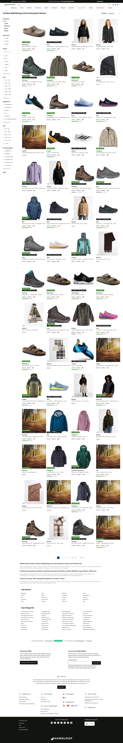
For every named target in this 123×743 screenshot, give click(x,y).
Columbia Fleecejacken (68, 623)
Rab (22, 597)
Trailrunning (38, 7)
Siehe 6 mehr (6, 97)
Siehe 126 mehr (6, 168)
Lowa (22, 601)
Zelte (22, 623)
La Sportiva (23, 599)
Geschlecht (6, 35)
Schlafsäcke (24, 629)
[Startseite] (4, 11)
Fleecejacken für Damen (27, 615)
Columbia (64, 595)
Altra (43, 593)
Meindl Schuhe (65, 627)
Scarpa (64, 597)
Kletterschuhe (45, 623)
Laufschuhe (44, 621)
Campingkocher (46, 611)
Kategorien (6, 19)
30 (75, 557)
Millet (43, 595)
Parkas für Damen (25, 613)
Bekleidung (13, 7)
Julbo (84, 593)
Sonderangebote (100, 7)
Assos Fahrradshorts (88, 611)
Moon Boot (44, 597)
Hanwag (85, 597)
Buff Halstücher (86, 625)
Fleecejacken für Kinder (68, 613)
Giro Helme (85, 613)
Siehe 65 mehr (6, 122)
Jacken (6, 23)
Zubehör (6, 30)
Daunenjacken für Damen (27, 611)
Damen (5, 21)
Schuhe (22, 7)
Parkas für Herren (25, 619)
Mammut (64, 601)
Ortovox (23, 595)
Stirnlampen (24, 627)
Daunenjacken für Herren (27, 617)
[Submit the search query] (109, 5)
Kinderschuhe (45, 625)
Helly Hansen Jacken (67, 621)
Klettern (46, 7)
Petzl (84, 601)
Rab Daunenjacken (87, 615)
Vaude (63, 599)
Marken (91, 7)
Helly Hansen (45, 599)
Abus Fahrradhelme (87, 627)
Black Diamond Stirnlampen (69, 625)
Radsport (63, 7)
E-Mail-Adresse (72, 660)
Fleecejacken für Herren (27, 621)
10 (69, 557)
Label (4, 172)
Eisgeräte (44, 615)
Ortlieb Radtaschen (87, 621)
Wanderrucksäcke (46, 613)
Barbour (43, 601)
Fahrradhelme (45, 627)
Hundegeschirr (86, 617)
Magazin (110, 7)
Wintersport (54, 7)
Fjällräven (64, 593)
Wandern (29, 7)
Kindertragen (45, 629)
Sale (4, 126)
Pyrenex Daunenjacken (68, 619)
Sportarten (71, 7)
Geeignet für (6, 101)
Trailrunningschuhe (46, 619)
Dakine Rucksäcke (66, 629)
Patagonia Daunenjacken (89, 629)
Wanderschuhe (45, 617)
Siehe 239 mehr (6, 73)
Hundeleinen (86, 619)
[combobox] (11, 52)
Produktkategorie (8, 148)
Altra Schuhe (86, 623)
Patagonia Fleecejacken (68, 617)
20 (72, 557)
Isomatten (23, 625)
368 (81, 557)
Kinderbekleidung (66, 611)
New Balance (86, 595)
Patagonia (23, 593)
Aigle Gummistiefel (66, 615)
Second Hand (82, 7)
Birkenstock (85, 599)
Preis (4, 77)
